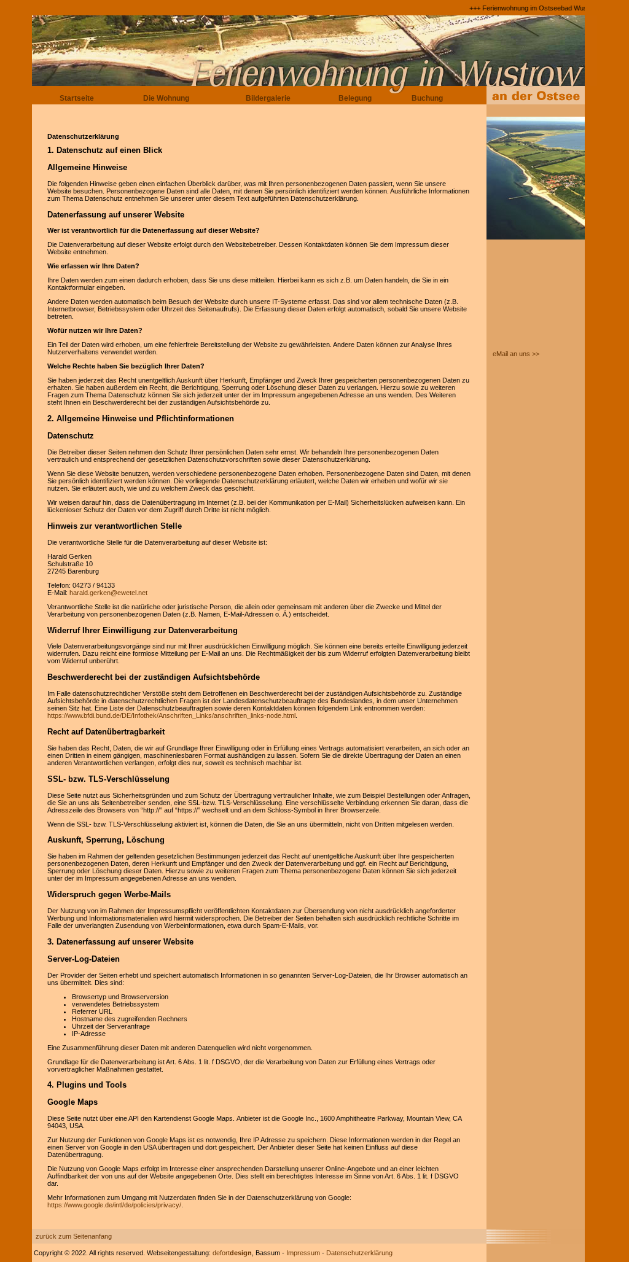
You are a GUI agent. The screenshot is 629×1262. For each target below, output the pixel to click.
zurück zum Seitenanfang (74, 1236)
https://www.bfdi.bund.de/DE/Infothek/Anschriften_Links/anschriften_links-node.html (171, 715)
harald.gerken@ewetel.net (108, 592)
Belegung (355, 98)
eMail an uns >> (516, 353)
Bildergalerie (268, 98)
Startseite (77, 98)
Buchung (427, 98)
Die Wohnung (166, 98)
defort (232, 1252)
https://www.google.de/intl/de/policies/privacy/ (114, 1205)
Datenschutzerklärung (359, 1252)
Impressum (303, 1252)
